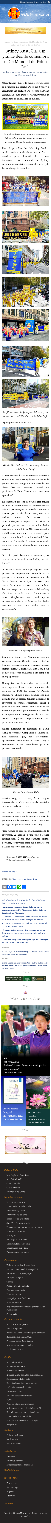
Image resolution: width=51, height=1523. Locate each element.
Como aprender (13, 1183)
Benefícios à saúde (15, 1179)
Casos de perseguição (16, 1290)
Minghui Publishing (27, 2)
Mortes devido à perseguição (19, 1273)
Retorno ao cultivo (15, 1391)
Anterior (5, 948)
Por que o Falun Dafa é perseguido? (22, 1269)
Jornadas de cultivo (15, 1370)
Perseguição (10, 1260)
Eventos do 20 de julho (17, 1214)
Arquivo (10, 1491)
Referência (10, 1451)
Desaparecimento (14, 1294)
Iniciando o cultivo (15, 1362)
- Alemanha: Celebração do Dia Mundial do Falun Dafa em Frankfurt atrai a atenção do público (24, 918)
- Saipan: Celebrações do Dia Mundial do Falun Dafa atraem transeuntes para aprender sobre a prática (23, 932)
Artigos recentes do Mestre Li (20, 1464)
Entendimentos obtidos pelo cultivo (22, 1412)
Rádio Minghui (12, 1470)
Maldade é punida (14, 1328)
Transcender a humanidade (19, 1416)
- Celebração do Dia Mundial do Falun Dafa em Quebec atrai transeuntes (23, 902)
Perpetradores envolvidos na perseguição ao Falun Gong (26, 1308)
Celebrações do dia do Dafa (28, 44)
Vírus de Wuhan (14, 1302)
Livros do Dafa (41, 2)
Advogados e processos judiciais (21, 1345)
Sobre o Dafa (11, 1169)
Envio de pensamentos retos (19, 1395)
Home (6, 42)
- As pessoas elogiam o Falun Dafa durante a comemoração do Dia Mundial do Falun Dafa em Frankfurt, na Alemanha (24, 909)
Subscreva (11, 1495)
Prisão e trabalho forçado (18, 1285)
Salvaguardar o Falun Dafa (18, 1378)
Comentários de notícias (17, 1247)
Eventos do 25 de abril (16, 1210)
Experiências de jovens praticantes (22, 1383)
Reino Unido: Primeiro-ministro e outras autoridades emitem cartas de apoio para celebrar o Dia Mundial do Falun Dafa (25, 965)
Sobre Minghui (13, 1487)
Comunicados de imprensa (18, 1243)
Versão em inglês (9, 871)
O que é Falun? (13, 1187)
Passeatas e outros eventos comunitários (24, 1227)
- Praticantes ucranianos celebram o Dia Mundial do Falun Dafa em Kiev (24, 925)
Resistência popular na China (19, 1336)
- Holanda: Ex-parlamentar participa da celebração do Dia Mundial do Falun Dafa (25, 941)
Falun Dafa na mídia (16, 1231)
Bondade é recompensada (18, 1324)
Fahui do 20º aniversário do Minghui (23, 1420)
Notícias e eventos (19, 42)
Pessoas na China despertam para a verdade (26, 1332)
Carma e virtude (13, 1319)
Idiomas (8, 1503)
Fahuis (9, 1399)
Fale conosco (12, 1483)
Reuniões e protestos (16, 1202)
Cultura (8, 1430)
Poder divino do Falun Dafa (19, 1387)
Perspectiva (12, 1424)
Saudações (11, 1235)
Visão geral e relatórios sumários (21, 1265)
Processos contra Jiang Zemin (20, 1340)
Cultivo (8, 1357)
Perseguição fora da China (18, 1298)
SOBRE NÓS (11, 1478)
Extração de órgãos (15, 1277)
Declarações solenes (15, 1349)
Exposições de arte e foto (18, 1218)
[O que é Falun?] (14, 13)
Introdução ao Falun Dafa (18, 1175)
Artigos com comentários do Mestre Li (24, 1408)
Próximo (5, 959)
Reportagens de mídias (17, 1239)
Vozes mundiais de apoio (18, 1251)
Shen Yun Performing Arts (18, 1223)
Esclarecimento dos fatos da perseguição (25, 1374)
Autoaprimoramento (16, 1366)
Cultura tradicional (15, 1435)
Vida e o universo (14, 1443)
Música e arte (12, 1439)
